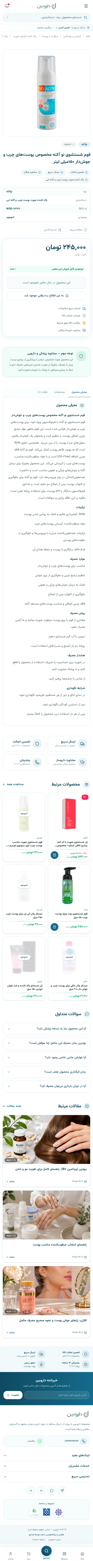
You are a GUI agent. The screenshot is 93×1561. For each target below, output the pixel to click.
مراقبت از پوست (50, 36)
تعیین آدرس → (62, 27)
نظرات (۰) (42, 392)
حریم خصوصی (54, 1539)
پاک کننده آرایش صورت (25, 36)
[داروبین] (46, 6)
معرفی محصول (79, 392)
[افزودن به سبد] (54, 855)
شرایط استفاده (38, 1539)
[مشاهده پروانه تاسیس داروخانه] (34, 1512)
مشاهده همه (15, 784)
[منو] (86, 6)
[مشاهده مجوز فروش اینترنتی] (46, 1512)
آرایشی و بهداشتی (72, 36)
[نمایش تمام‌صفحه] (9, 56)
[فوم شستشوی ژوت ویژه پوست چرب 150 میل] (69, 886)
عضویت (15, 1395)
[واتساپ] (51, 1490)
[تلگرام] (62, 1490)
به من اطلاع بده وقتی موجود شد (44, 295)
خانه (88, 36)
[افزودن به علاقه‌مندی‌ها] (53, 798)
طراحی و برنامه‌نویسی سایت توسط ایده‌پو (46, 1534)
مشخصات (59, 392)
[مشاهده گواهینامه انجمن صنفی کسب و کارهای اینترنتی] (58, 1512)
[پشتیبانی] (7, 6)
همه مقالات (13, 1106)
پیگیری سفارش (44, 27)
